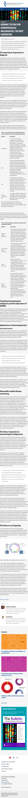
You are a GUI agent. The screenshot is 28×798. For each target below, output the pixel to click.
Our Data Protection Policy (7, 769)
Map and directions (5, 782)
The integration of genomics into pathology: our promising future (13, 652)
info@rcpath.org (7, 787)
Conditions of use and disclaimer (8, 762)
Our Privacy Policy (5, 764)
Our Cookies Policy (5, 766)
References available (4, 599)
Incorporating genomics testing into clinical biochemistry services (12, 674)
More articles (4, 703)
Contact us (3, 771)
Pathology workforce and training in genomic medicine (12, 696)
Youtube (10, 757)
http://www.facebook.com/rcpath (13, 758)
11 (10, 521)
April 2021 (4, 22)
